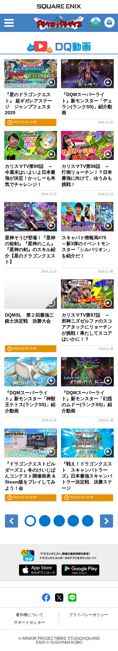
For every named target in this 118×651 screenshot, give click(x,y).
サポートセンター (29, 622)
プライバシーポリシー (88, 614)
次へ (106, 521)
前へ (11, 521)
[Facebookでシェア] (46, 597)
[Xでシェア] (59, 597)
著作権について (29, 614)
